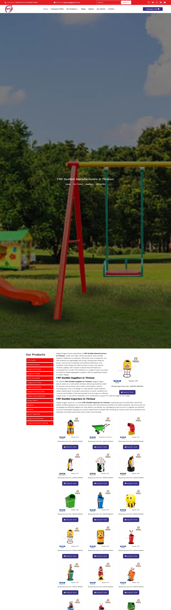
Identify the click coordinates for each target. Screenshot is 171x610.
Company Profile (57, 9)
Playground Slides (33, 374)
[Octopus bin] (131, 501)
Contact (111, 9)
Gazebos (30, 405)
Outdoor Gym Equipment (36, 396)
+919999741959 (32, 2)
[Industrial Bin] (70, 501)
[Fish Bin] (131, 428)
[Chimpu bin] (101, 501)
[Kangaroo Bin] (70, 574)
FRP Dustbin (31, 360)
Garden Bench (32, 401)
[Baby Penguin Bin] (70, 465)
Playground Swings (34, 369)
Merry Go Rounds (33, 378)
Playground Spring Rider (36, 392)
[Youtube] (164, 2)
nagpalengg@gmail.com (71, 2)
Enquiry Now (128, 392)
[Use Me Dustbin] (70, 537)
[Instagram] (156, 2)
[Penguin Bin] (131, 465)
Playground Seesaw (34, 387)
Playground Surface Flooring (37, 423)
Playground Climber (34, 383)
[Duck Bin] (131, 574)
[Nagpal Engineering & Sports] (9, 9)
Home (45, 9)
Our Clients (101, 9)
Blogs (83, 9)
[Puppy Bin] (101, 537)
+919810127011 (20, 2)
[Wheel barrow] (101, 428)
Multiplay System (33, 365)
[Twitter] (152, 2)
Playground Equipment (35, 418)
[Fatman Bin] (101, 574)
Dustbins (89, 184)
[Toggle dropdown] (77, 9)
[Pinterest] (160, 2)
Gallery (91, 9)
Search (126, 2)
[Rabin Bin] (131, 537)
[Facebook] (148, 2)
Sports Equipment (33, 414)
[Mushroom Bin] (101, 465)
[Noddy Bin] (70, 428)
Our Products (71, 9)
